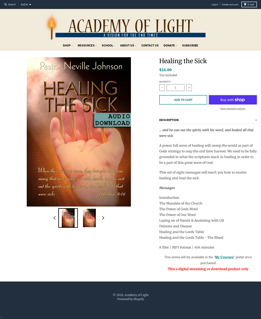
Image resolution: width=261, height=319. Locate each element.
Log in (215, 4)
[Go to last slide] (55, 218)
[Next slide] (103, 218)
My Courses (224, 257)
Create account (230, 4)
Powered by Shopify (130, 299)
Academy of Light (136, 295)
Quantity (165, 81)
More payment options (232, 108)
